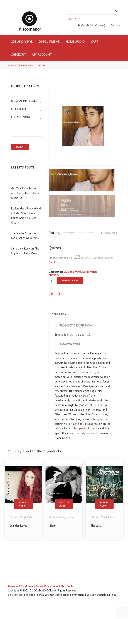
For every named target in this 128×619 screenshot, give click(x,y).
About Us (58, 586)
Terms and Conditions (20, 586)
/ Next (114, 232)
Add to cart (70, 280)
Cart (94, 41)
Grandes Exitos (18, 525)
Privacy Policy (43, 586)
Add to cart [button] (23, 504)
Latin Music (89, 271)
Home (11, 65)
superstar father (86, 428)
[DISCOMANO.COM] (31, 21)
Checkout (115, 25)
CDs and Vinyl (22, 41)
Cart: (87, 25)
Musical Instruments (25, 101)
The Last (96, 525)
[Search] (116, 11)
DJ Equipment (49, 41)
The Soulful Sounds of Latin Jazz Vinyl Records (25, 235)
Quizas (41, 65)
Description (59, 314)
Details (53, 262)
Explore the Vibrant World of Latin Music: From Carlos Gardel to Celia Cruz (26, 215)
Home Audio (75, 41)
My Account (42, 54)
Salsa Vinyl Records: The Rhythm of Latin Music (25, 251)
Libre (53, 525)
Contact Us (73, 586)
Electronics (19, 109)
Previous (105, 232)
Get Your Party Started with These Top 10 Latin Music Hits (25, 193)
